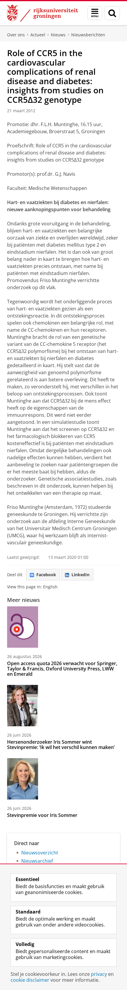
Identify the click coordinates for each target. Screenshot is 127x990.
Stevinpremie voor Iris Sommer (42, 815)
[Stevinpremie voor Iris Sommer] (22, 779)
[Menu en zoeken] (94, 13)
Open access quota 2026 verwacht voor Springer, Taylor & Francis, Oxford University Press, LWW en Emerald (62, 669)
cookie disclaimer (30, 980)
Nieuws (58, 35)
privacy (99, 974)
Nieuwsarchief (37, 861)
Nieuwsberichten (88, 35)
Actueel (37, 35)
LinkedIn (80, 574)
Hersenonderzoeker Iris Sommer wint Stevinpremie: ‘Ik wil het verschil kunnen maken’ (61, 744)
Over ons (16, 35)
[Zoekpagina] (112, 13)
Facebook (46, 574)
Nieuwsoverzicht (39, 853)
